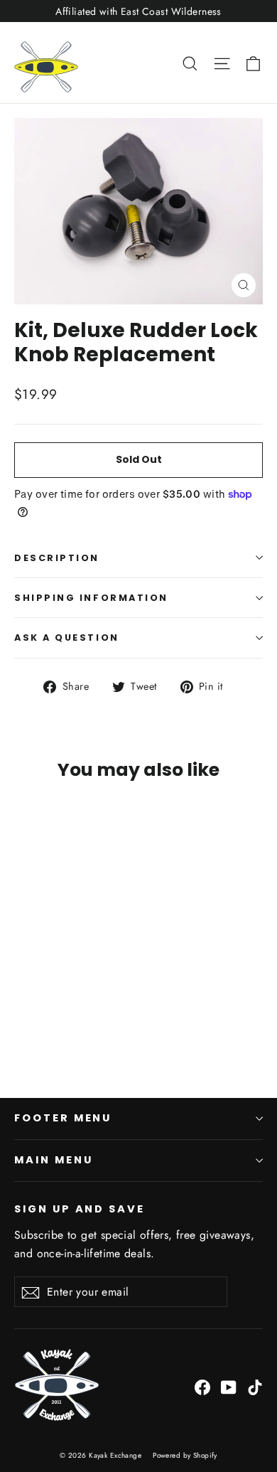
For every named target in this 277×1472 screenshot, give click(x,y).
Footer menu (63, 1118)
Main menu (53, 1160)
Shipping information (91, 598)
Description (56, 558)
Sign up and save (79, 1209)
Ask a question (66, 637)
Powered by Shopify (185, 1455)
